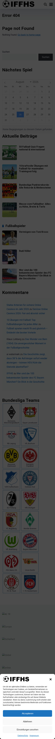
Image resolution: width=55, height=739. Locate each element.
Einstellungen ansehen (27, 729)
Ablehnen (27, 721)
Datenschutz (23, 736)
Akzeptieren (27, 713)
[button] (50, 679)
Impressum (34, 736)
